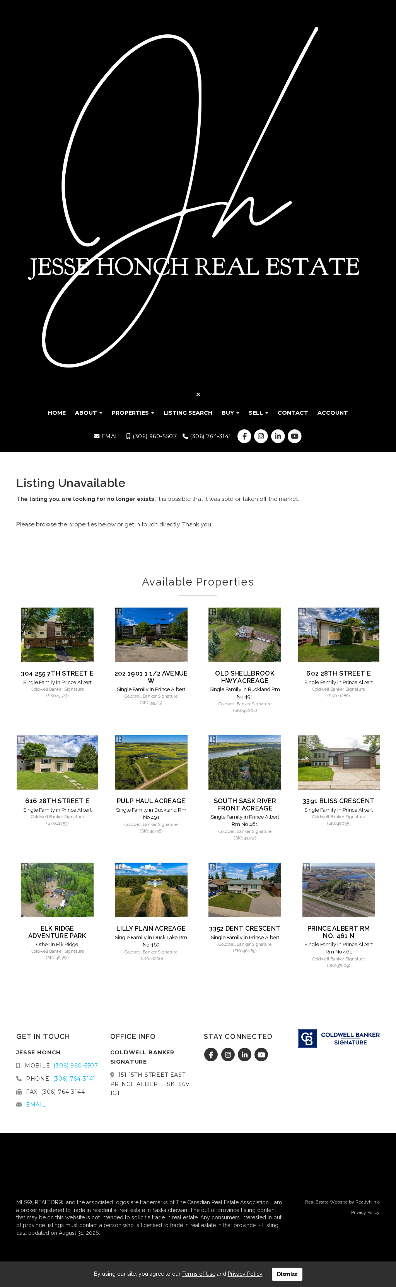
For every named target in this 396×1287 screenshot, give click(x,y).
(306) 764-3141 (209, 436)
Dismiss (287, 1274)
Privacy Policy (365, 1212)
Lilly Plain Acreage (151, 928)
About (87, 412)
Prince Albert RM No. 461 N (338, 931)
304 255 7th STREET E (57, 673)
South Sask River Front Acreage (245, 804)
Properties (131, 412)
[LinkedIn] (278, 436)
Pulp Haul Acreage (151, 801)
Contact (293, 412)
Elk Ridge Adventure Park (57, 931)
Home (57, 412)
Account (332, 412)
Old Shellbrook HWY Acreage (245, 676)
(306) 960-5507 (154, 436)
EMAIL (110, 436)
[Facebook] (245, 436)
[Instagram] (262, 436)
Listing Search (188, 412)
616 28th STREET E (57, 801)
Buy (229, 412)
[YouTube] (294, 436)
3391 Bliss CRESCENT (338, 801)
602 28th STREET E (338, 673)
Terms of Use (198, 1274)
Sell (257, 412)
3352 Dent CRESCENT (244, 928)
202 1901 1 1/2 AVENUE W (151, 676)
